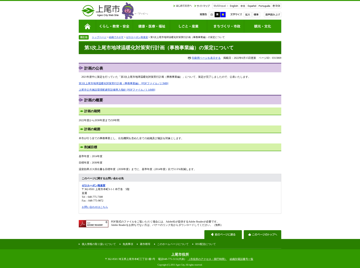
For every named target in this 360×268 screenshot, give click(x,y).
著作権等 (145, 244)
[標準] (256, 14)
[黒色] (217, 14)
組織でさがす (116, 37)
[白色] (211, 14)
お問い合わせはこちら (95, 206)
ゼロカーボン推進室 (137, 37)
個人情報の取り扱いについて (99, 244)
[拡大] (247, 14)
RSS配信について (205, 244)
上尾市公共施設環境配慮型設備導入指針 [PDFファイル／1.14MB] (117, 89)
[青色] (223, 14)
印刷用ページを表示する (206, 57)
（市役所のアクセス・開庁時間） (207, 259)
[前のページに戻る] (223, 234)
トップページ (99, 37)
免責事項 (128, 244)
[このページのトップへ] (262, 234)
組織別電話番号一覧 (241, 259)
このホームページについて (173, 244)
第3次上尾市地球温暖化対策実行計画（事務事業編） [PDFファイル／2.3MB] (123, 83)
